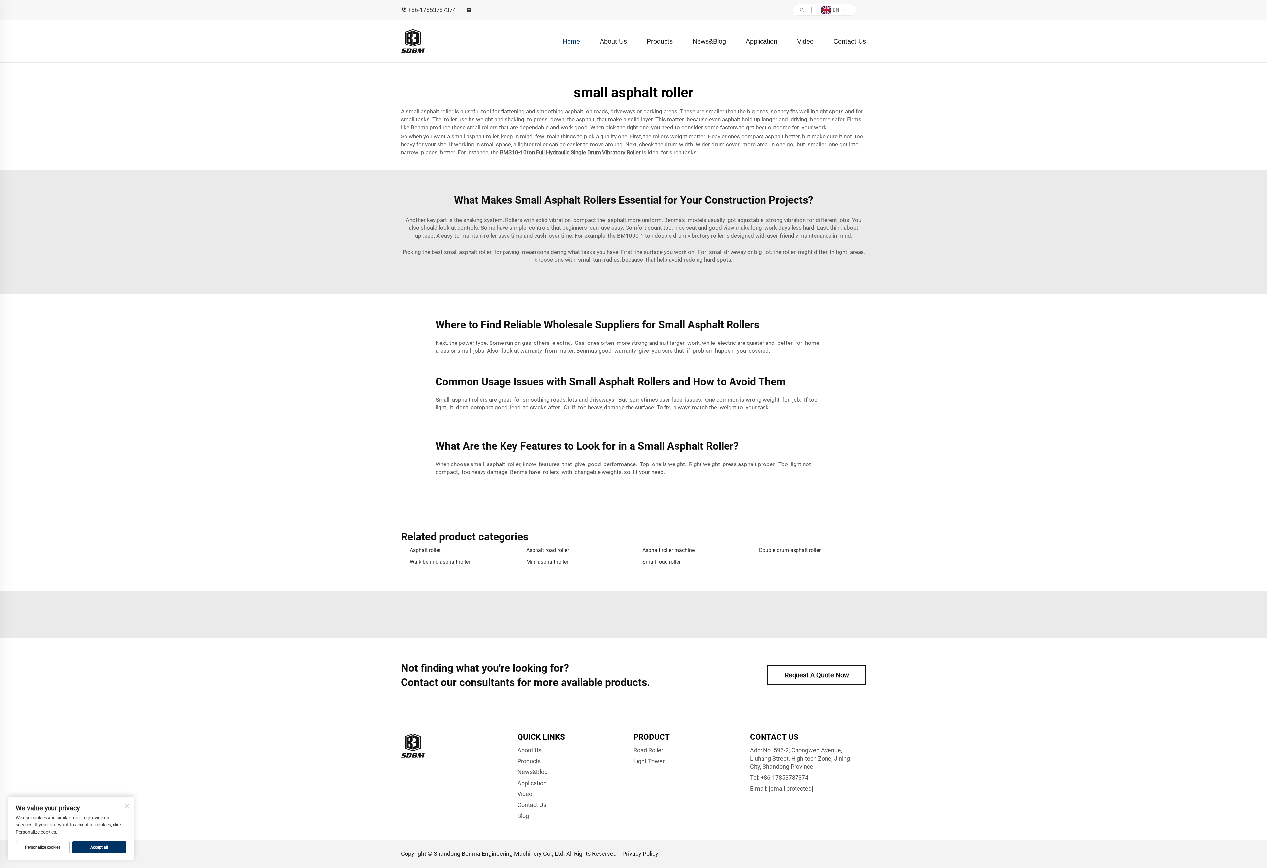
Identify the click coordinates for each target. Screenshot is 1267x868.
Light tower (649, 761)
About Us (613, 41)
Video (805, 41)
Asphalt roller (425, 550)
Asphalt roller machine (668, 550)
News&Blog (709, 41)
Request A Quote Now (817, 675)
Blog (523, 815)
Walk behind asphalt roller (440, 562)
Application (761, 41)
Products (660, 41)
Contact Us (849, 41)
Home (571, 41)
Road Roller (648, 750)
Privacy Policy (640, 853)
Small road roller (661, 562)
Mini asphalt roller (547, 562)
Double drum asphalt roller (790, 550)
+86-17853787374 (432, 9)
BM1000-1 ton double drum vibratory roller (670, 235)
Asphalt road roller (547, 550)
